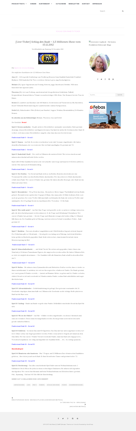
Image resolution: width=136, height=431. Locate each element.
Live (28, 385)
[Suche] (122, 11)
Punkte (41, 385)
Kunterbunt (44, 4)
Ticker (64, 385)
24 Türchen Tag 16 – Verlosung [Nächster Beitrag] (73, 404)
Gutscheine (61, 4)
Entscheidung (19, 385)
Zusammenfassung (76, 385)
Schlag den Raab (63, 31)
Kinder (33, 4)
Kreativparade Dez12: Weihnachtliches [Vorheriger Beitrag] (37, 400)
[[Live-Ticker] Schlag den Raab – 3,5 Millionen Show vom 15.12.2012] (48, 58)
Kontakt (86, 4)
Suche (120, 95)
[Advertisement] (105, 147)
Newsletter (74, 4)
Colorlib (76, 424)
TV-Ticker (76, 31)
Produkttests (18, 4)
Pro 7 (35, 385)
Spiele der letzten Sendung (24, 68)
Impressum (97, 4)
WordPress (89, 424)
